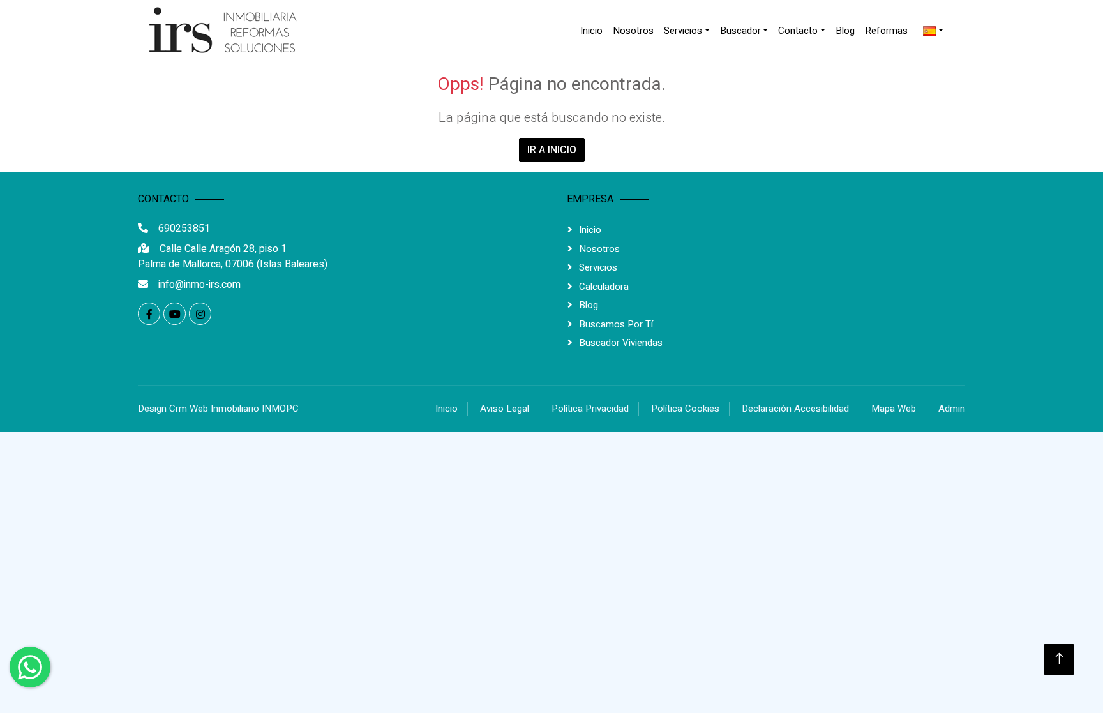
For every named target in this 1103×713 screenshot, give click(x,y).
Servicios (598, 267)
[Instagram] (200, 314)
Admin (951, 409)
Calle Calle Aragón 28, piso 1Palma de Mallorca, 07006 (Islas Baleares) (232, 256)
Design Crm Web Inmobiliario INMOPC (218, 409)
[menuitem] (591, 31)
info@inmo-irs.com (199, 284)
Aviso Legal (504, 409)
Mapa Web (893, 409)
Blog (845, 31)
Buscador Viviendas (621, 343)
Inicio (591, 31)
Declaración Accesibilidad (795, 409)
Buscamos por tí (616, 324)
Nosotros (633, 31)
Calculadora (604, 287)
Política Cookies (685, 409)
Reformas (886, 31)
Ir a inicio (551, 150)
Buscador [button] (740, 31)
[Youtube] (174, 314)
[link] (219, 30)
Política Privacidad (590, 409)
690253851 (184, 228)
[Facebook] (149, 314)
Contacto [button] (798, 31)
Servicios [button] (683, 31)
